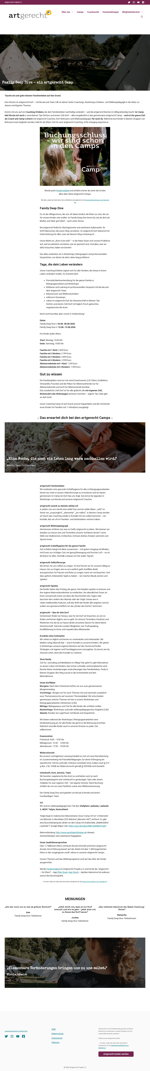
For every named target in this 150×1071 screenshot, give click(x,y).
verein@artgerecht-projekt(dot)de (16, 1031)
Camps (80, 12)
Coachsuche (93, 12)
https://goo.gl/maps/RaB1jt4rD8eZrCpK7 (88, 826)
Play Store (62, 872)
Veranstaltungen (111, 12)
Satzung (55, 1042)
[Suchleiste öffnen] (142, 16)
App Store (73, 872)
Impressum (57, 1038)
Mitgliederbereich (131, 12)
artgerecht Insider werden (116, 1054)
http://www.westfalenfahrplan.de (71, 832)
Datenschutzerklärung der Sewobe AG (94, 881)
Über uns (66, 12)
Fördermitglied (62, 190)
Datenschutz (58, 1033)
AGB (54, 1029)
